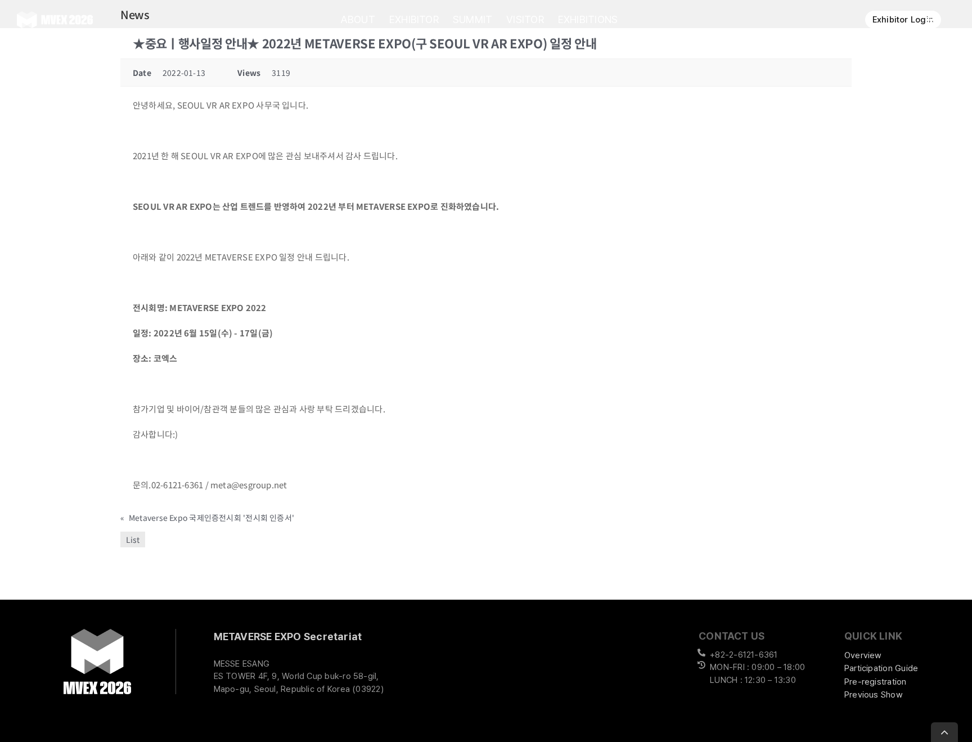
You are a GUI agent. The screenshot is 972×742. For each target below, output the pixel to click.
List (133, 539)
